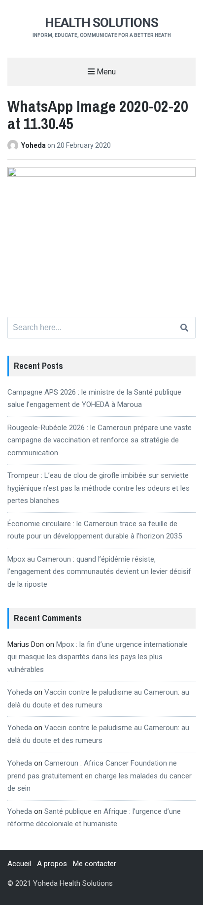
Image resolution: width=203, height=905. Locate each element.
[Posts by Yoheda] (14, 145)
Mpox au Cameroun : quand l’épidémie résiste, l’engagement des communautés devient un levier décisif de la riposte (99, 572)
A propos (52, 863)
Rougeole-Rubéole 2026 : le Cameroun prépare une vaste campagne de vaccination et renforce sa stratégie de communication (99, 440)
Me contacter (94, 863)
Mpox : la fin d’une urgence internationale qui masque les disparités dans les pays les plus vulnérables (97, 657)
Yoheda (34, 145)
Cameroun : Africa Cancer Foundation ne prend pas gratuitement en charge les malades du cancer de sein (99, 776)
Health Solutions (101, 22)
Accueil (19, 863)
